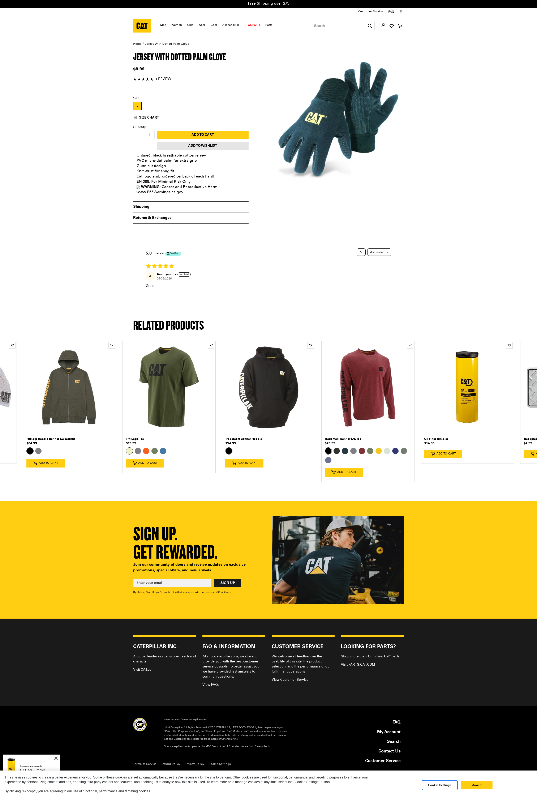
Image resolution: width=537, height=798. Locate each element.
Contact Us (389, 752)
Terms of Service (144, 764)
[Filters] (361, 252)
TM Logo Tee (135, 439)
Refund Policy (170, 764)
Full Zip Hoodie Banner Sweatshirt (50, 439)
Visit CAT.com (144, 669)
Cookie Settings (439, 785)
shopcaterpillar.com (142, 26)
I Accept (476, 785)
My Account (389, 732)
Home (137, 44)
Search (394, 742)
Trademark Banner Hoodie (243, 439)
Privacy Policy (194, 764)
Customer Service (370, 11)
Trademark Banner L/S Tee (343, 439)
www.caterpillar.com (194, 719)
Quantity (139, 127)
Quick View (70, 427)
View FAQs (210, 685)
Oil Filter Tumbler (436, 439)
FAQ (391, 11)
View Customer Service (290, 680)
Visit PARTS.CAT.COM (358, 664)
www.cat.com (172, 719)
